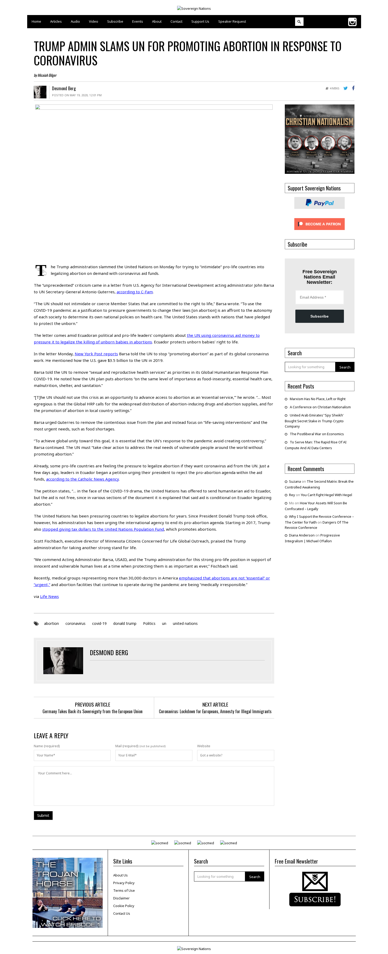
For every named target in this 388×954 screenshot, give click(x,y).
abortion (51, 623)
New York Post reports (96, 353)
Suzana (295, 481)
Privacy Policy (124, 882)
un (164, 623)
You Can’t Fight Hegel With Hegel (326, 494)
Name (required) (47, 746)
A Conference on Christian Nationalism (320, 407)
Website (203, 746)
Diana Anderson (302, 535)
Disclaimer (121, 898)
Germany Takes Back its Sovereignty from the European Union (92, 711)
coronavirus (75, 623)
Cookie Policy (123, 905)
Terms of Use (124, 890)
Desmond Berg (64, 88)
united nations (185, 623)
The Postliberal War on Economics (317, 434)
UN (49, 397)
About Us (120, 875)
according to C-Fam (135, 291)
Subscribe (319, 316)
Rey (292, 494)
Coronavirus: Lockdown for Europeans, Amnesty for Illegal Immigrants (215, 711)
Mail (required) (127, 746)
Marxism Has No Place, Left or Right (318, 398)
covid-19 (99, 623)
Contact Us (121, 913)
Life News (49, 596)
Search (345, 367)
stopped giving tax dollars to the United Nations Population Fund (103, 529)
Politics (149, 623)
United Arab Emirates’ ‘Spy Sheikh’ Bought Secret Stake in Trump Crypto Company (314, 421)
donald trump (124, 623)
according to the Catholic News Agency (82, 479)
